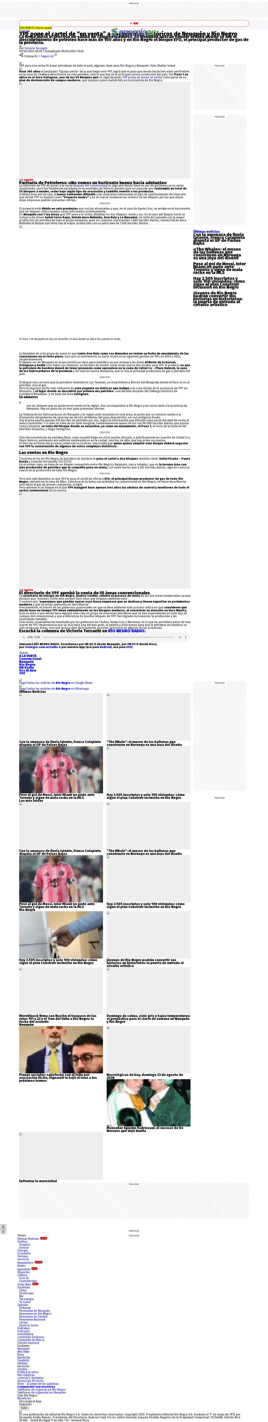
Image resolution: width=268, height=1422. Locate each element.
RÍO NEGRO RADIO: (126, 630)
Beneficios (24, 1398)
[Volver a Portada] (134, 23)
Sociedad (23, 1287)
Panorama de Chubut (33, 1316)
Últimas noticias (206, 232)
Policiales (23, 1328)
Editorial (24, 1308)
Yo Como (24, 1302)
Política (22, 1241)
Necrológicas (26, 1375)
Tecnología (26, 1299)
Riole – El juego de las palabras (38, 1383)
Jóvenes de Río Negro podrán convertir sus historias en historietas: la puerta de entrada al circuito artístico (217, 298)
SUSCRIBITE (35, 28)
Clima (22, 1290)
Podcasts (23, 1331)
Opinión (22, 1305)
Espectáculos (28, 1281)
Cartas (23, 1322)
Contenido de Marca (30, 1340)
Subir (24, 1408)
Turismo (22, 1256)
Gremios (24, 1244)
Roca (20, 1354)
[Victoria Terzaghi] (20, 45)
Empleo (22, 1369)
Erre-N (23, 1278)
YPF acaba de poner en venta (142, 77)
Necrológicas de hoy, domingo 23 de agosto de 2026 (145, 1076)
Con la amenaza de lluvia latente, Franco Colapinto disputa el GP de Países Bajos (219, 239)
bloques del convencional (90, 185)
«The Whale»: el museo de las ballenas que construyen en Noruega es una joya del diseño (217, 253)
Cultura (22, 1275)
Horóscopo (26, 1293)
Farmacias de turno (30, 1381)
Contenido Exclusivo (30, 1337)
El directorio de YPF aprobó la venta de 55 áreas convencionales (84, 592)
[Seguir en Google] (20, 68)
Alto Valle (23, 1351)
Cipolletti (23, 1360)
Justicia (24, 1247)
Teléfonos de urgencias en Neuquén (41, 1392)
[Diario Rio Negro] (20, 1411)
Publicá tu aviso (27, 1372)
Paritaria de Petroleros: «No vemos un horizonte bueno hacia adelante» (93, 182)
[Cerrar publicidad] (3, 1226)
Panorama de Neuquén (34, 1310)
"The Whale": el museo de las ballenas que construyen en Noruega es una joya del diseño (144, 743)
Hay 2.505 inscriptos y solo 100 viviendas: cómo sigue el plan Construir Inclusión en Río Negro (219, 283)
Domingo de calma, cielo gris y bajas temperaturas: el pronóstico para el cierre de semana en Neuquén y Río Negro (148, 1019)
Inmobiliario (25, 1334)
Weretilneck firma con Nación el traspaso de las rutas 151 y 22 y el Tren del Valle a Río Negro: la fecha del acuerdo (57, 1019)
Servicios (23, 1259)
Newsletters (29, 1262)
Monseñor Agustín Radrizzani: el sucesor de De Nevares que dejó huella (145, 1129)
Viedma (22, 1363)
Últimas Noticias (31, 1239)
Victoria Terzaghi (36, 48)
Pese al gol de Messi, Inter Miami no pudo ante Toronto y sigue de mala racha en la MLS (219, 268)
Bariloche (23, 1357)
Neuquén (23, 1348)
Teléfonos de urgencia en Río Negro (41, 1389)
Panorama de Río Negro (35, 1313)
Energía (24, 30)
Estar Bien (27, 1284)
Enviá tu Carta (28, 1325)
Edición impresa (28, 1343)
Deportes (23, 1272)
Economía (24, 1253)
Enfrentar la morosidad (38, 1181)
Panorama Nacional (32, 1319)
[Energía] (134, 32)
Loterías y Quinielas (30, 1378)
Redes (21, 1265)
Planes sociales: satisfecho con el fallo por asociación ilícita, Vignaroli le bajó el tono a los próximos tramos (58, 1078)
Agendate (27, 1269)
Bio (21, 1296)
